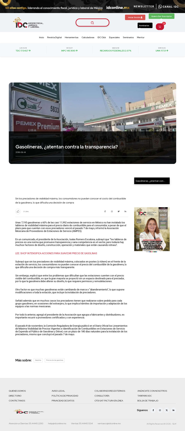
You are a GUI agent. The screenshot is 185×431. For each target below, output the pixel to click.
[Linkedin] (173, 410)
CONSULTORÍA (102, 395)
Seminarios (144, 25)
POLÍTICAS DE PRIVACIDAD (65, 395)
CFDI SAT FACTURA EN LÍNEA (109, 400)
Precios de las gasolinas (54, 360)
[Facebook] (153, 410)
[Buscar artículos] (92, 22)
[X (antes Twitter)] (166, 410)
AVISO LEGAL (58, 390)
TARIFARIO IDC (144, 395)
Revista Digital (54, 37)
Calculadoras (88, 37)
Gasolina (38, 360)
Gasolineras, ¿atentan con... (150, 180)
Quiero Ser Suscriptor (161, 16)
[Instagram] (160, 410)
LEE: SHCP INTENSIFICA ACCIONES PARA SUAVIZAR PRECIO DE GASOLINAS (56, 253)
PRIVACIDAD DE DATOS (63, 400)
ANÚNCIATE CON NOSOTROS (152, 390)
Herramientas (71, 37)
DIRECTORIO (15, 395)
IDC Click (102, 37)
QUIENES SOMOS (17, 390)
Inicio (41, 37)
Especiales (114, 37)
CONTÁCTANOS (17, 400)
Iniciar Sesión (134, 17)
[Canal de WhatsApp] (168, 6)
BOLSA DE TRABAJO (147, 400)
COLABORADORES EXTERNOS (110, 390)
